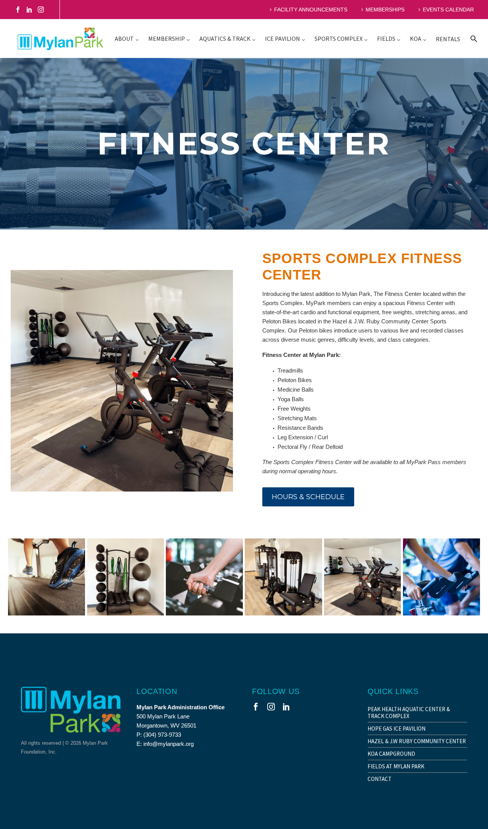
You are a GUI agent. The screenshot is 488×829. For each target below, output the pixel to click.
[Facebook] (18, 9)
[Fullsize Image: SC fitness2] (362, 576)
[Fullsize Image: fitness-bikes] (441, 576)
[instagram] (271, 706)
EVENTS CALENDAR (448, 9)
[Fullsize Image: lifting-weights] (204, 576)
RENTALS (448, 39)
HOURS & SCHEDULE (308, 497)
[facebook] (256, 706)
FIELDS (386, 38)
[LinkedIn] (29, 9)
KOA (415, 38)
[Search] (473, 39)
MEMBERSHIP (166, 38)
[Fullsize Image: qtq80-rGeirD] (46, 576)
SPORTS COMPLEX (339, 38)
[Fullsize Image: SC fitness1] (283, 576)
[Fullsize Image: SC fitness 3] (125, 576)
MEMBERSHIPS (385, 9)
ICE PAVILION (282, 38)
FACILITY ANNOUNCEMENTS (310, 9)
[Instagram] (41, 9)
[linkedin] (286, 706)
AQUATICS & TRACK (224, 38)
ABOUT (124, 38)
